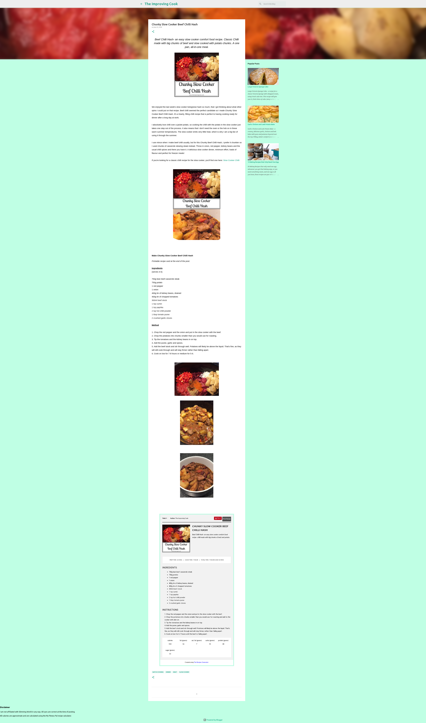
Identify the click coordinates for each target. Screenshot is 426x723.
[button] (153, 31)
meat (175, 672)
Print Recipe (227, 519)
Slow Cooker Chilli (231, 160)
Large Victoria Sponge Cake (258, 87)
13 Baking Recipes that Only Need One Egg (263, 162)
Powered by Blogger (214, 720)
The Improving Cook (161, 4)
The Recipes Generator (201, 662)
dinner (168, 672)
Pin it (219, 518)
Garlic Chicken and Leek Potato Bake (261, 124)
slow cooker (184, 672)
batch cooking (158, 672)
